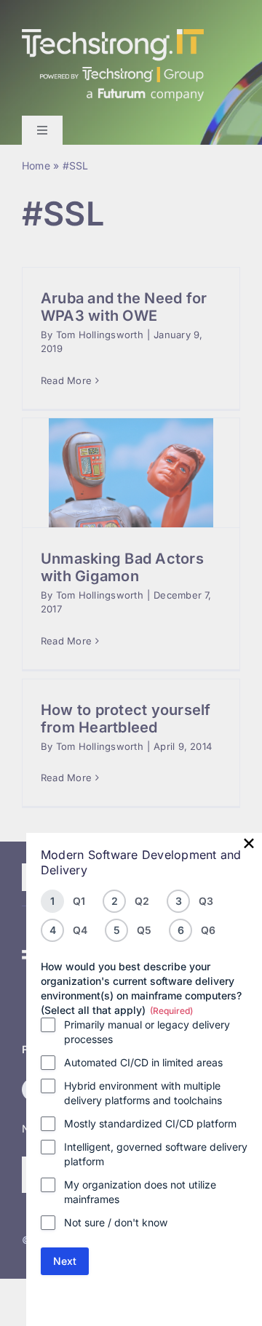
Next (64, 1261)
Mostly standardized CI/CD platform (150, 1123)
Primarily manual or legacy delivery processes (147, 1031)
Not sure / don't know (115, 1222)
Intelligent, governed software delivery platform (155, 1154)
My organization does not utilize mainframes (140, 1191)
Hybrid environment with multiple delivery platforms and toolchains (143, 1092)
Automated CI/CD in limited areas (143, 1062)
